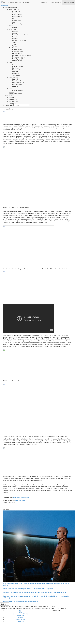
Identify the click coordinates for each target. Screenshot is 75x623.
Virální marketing (17, 24)
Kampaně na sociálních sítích (20, 35)
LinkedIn (14, 37)
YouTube (14, 46)
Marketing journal (69, 2)
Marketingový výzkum (18, 59)
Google (14, 13)
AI (13, 64)
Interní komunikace (17, 81)
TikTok (14, 42)
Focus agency (44, 2)
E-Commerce (16, 11)
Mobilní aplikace (17, 15)
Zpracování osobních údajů (21, 614)
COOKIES (21, 621)
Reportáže (15, 72)
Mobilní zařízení (17, 16)
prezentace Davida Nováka (21, 498)
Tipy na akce (16, 75)
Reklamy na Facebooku (19, 40)
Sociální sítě (12, 29)
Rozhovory (15, 73)
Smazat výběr (18, 94)
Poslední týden (13, 99)
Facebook (15, 31)
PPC (13, 18)
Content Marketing (17, 51)
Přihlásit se (4, 5)
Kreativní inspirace (17, 66)
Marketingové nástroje (18, 57)
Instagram (15, 33)
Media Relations (17, 84)
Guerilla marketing (17, 53)
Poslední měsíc (13, 101)
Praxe (10, 62)
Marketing (11, 48)
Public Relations (13, 77)
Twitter (14, 44)
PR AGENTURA (20, 619)
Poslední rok (12, 103)
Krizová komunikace (18, 83)
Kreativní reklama (17, 90)
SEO (13, 22)
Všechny (11, 97)
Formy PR (15, 79)
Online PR (15, 86)
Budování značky (17, 50)
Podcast (11, 26)
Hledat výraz (9, 105)
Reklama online (16, 20)
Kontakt (20, 617)
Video (10, 88)
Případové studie (56, 2)
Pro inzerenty (20, 616)
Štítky (20, 612)
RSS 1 (20, 610)
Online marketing (14, 9)
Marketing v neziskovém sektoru (21, 55)
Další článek (4, 604)
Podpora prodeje (17, 61)
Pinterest (14, 38)
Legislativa (15, 68)
